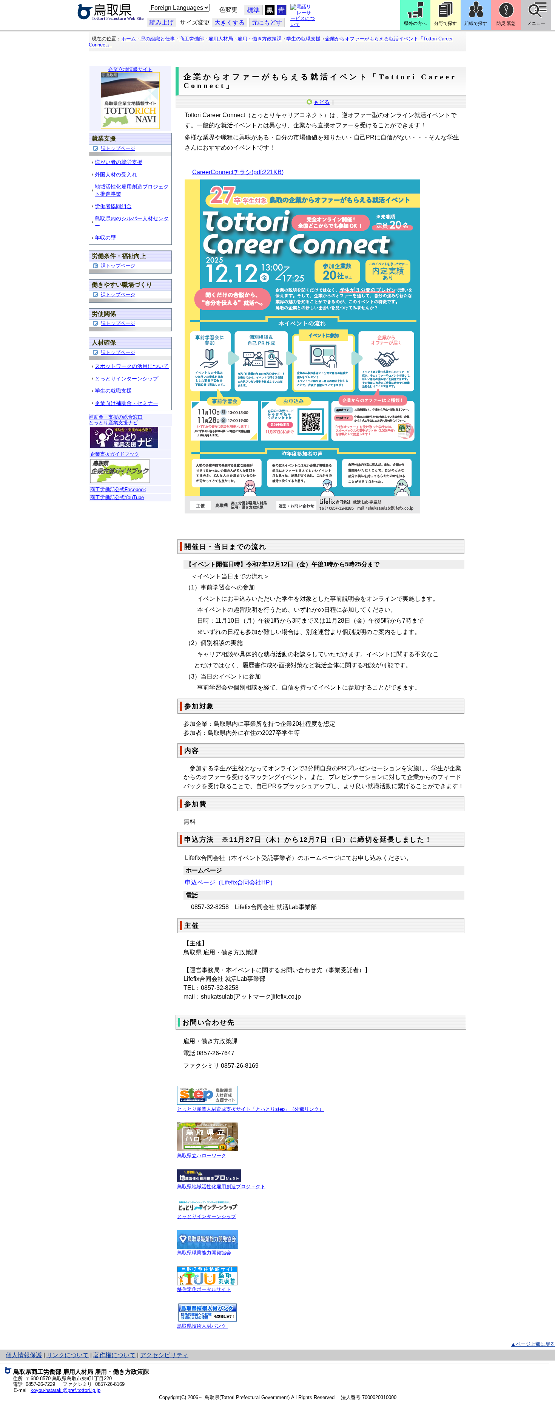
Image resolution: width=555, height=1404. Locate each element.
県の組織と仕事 (157, 39)
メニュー (536, 23)
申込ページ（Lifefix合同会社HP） (230, 882)
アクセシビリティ (164, 1355)
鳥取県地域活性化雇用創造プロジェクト (221, 1186)
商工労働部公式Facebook (118, 489)
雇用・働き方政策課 (259, 39)
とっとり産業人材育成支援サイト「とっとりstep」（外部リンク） (250, 1109)
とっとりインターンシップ (126, 379)
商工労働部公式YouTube (117, 497)
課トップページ (118, 148)
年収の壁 (105, 238)
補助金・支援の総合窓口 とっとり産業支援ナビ (116, 420)
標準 (253, 10)
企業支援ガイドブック (114, 454)
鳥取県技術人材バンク (202, 1326)
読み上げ (162, 22)
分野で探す (445, 23)
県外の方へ (415, 23)
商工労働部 (191, 39)
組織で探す (475, 23)
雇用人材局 (220, 39)
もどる (322, 102)
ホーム (128, 39)
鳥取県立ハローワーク (201, 1155)
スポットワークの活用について (132, 366)
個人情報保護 (24, 1355)
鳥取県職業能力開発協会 (204, 1253)
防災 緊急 (506, 23)
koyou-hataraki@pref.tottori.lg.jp (65, 1390)
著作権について (114, 1355)
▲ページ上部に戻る (533, 1344)
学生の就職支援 (303, 39)
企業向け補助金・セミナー (126, 403)
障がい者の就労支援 (118, 162)
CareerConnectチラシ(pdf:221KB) (238, 172)
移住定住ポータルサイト (204, 1289)
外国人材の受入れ (116, 175)
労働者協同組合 (113, 206)
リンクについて (67, 1355)
